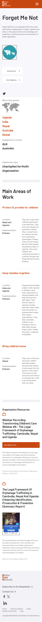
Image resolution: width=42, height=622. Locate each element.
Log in (22, 611)
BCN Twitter (8, 596)
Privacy (4, 609)
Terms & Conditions (16, 609)
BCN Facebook (4, 596)
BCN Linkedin (5, 603)
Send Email (11, 71)
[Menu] (37, 4)
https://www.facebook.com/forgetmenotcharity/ (8, 93)
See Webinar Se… (10, 445)
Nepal (6, 126)
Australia (7, 130)
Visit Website (11, 80)
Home (9, 577)
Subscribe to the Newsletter (16, 586)
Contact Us (7, 591)
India (5, 121)
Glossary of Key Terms (9, 611)
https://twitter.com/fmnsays (4, 93)
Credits (28, 609)
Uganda (7, 117)
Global (6, 134)
